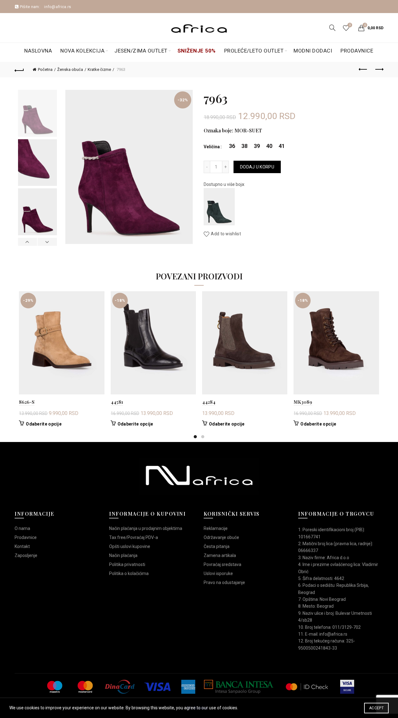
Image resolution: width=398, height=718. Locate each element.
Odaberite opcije (44, 423)
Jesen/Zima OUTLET (141, 51)
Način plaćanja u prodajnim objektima (145, 528)
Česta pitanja (216, 546)
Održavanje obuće (221, 537)
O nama (22, 528)
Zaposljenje (26, 555)
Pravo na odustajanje (224, 582)
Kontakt (22, 546)
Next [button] (47, 242)
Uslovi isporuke (218, 573)
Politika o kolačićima (129, 573)
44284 (208, 402)
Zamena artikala (220, 555)
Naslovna (38, 51)
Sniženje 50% (197, 51)
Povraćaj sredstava (222, 564)
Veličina (212, 146)
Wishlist (350, 25)
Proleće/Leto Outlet (254, 51)
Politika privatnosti (127, 564)
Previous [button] (27, 242)
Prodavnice (356, 51)
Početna (45, 69)
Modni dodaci (313, 51)
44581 (117, 402)
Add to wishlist (226, 234)
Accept (376, 708)
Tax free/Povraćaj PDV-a (133, 537)
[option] (37, 114)
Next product (378, 69)
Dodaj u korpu (257, 166)
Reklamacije (216, 528)
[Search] (332, 27)
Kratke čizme (99, 69)
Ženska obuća (70, 69)
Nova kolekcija (82, 51)
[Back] (19, 69)
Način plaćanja (123, 555)
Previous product (363, 69)
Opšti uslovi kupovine (129, 546)
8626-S (27, 402)
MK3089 (303, 402)
